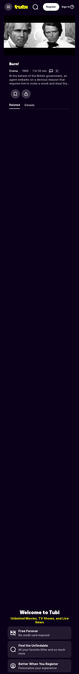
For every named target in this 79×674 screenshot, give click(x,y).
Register (51, 6)
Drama (13, 70)
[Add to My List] (15, 93)
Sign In (66, 6)
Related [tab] (14, 104)
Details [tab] (30, 105)
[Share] (26, 93)
